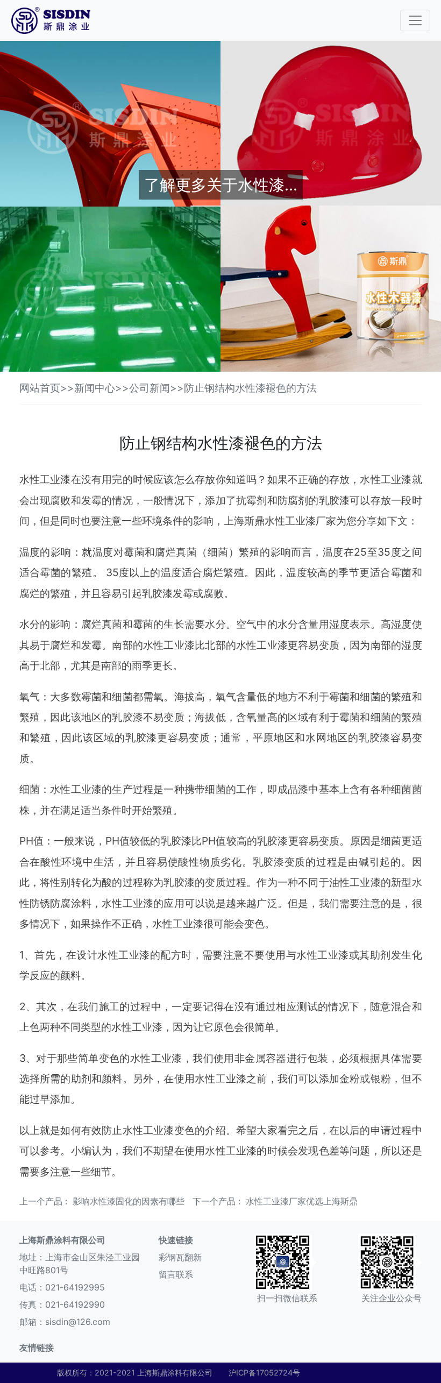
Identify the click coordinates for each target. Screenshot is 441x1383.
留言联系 (176, 1274)
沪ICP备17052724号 (264, 1372)
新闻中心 (94, 387)
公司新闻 (149, 387)
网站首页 (39, 387)
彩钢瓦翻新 (180, 1257)
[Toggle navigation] (415, 20)
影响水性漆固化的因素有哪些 (128, 1201)
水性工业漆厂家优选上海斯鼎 (302, 1201)
